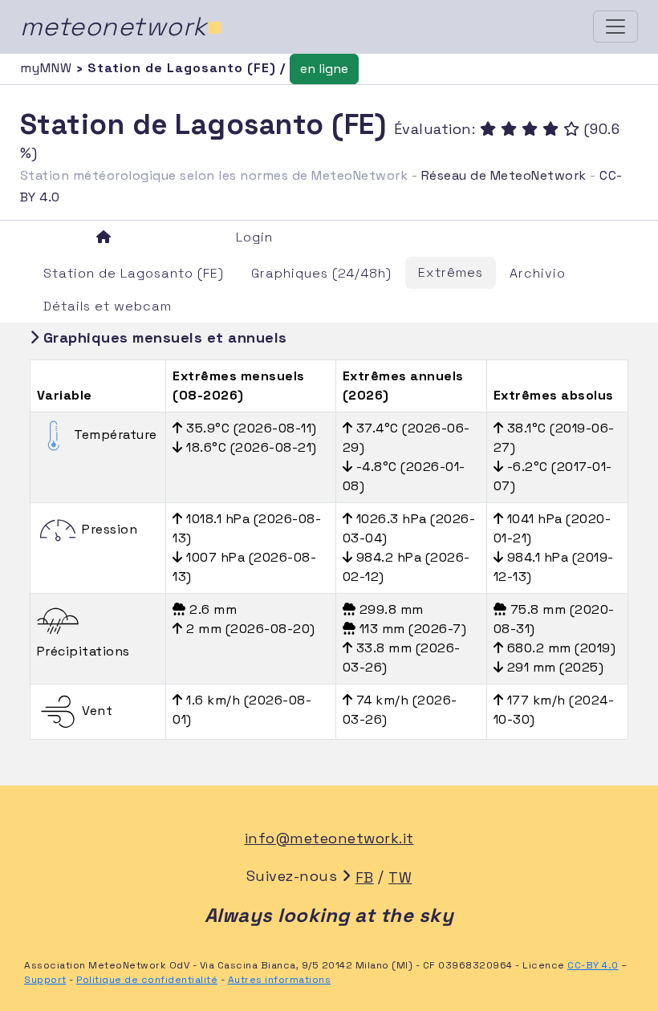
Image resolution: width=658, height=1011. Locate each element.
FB (364, 877)
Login (254, 237)
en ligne (324, 68)
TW (400, 877)
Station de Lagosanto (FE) (133, 273)
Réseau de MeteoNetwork (504, 175)
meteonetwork (121, 26)
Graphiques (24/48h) (321, 273)
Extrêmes (450, 272)
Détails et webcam (107, 306)
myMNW (48, 67)
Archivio (538, 273)
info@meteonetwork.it (329, 838)
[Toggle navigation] (615, 26)
